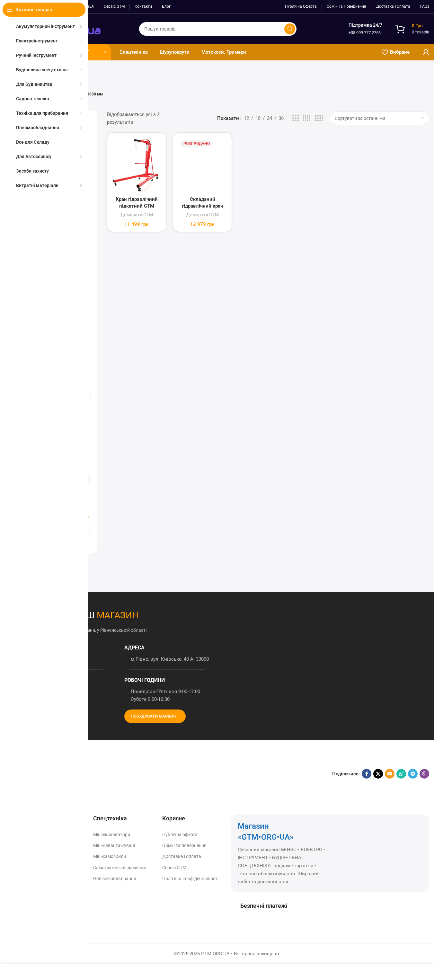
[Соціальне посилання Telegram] (413, 774)
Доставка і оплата (181, 856)
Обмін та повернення (184, 845)
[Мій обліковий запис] (426, 52)
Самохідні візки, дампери (119, 867)
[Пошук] (289, 28)
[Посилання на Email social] (389, 774)
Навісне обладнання (114, 878)
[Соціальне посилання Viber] (424, 774)
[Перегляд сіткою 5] (319, 118)
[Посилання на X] (378, 774)
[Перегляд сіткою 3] (295, 118)
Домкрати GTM (136, 214)
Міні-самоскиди (109, 856)
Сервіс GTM (174, 867)
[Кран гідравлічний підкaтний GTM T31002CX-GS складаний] (136, 165)
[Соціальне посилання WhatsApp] (401, 774)
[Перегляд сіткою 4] (306, 118)
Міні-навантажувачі (114, 845)
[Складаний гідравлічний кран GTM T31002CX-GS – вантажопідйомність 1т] (202, 165)
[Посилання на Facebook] (366, 774)
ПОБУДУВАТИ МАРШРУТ (155, 716)
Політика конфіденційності (190, 878)
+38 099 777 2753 (365, 32)
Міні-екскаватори (111, 834)
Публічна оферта (180, 834)
